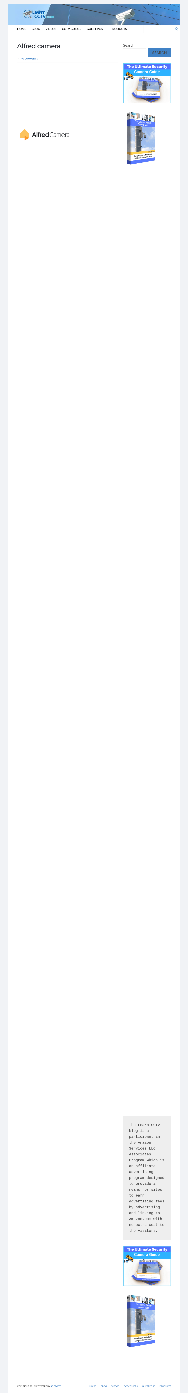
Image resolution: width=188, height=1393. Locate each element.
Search (128, 45)
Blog (36, 28)
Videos (51, 28)
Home (21, 28)
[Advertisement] (67, 93)
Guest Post (96, 28)
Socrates (55, 1386)
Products (119, 28)
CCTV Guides (71, 28)
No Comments (29, 58)
